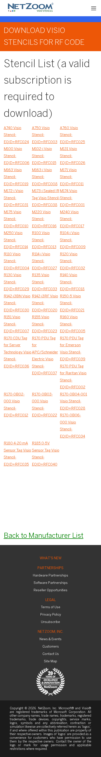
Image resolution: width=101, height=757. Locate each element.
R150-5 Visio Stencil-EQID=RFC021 (72, 303)
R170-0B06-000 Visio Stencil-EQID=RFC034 (72, 426)
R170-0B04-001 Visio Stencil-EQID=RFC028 (73, 401)
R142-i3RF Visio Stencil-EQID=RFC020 (45, 303)
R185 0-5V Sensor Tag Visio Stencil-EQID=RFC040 (45, 454)
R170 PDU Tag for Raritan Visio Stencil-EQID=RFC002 (73, 377)
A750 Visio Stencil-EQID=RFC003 (44, 135)
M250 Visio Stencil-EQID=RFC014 (16, 240)
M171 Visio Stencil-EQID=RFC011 (72, 177)
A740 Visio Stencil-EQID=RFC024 (16, 135)
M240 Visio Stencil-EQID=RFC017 (72, 219)
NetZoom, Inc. (50, 632)
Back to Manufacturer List (43, 536)
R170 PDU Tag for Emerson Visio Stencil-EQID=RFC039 (72, 349)
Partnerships (50, 568)
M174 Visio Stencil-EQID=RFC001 (72, 198)
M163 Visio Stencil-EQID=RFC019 (16, 177)
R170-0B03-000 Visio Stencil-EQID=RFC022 (44, 405)
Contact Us (50, 654)
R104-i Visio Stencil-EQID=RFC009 (73, 240)
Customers (50, 646)
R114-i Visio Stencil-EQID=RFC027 (44, 261)
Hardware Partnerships (50, 575)
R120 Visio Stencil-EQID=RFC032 (72, 261)
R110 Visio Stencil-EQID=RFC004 (16, 261)
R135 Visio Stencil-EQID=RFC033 (44, 282)
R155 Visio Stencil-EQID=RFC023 (44, 324)
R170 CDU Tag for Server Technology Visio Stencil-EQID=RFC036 (17, 352)
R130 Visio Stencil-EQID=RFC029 (16, 282)
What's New (51, 558)
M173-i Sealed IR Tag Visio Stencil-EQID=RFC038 (46, 198)
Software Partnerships (51, 583)
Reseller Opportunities (50, 590)
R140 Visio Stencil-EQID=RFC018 (72, 282)
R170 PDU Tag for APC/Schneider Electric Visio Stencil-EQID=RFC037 (45, 356)
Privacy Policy (50, 614)
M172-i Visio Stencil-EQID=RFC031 (16, 198)
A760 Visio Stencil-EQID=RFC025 (72, 135)
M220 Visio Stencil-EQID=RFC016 (44, 219)
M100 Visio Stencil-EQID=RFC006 (16, 156)
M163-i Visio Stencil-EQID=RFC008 (45, 177)
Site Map (50, 661)
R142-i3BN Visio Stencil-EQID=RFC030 (17, 303)
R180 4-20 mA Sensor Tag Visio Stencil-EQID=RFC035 (17, 454)
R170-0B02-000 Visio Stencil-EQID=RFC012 (16, 405)
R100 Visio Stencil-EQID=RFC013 (44, 240)
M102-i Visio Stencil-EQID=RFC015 (44, 156)
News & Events (50, 639)
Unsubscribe (50, 622)
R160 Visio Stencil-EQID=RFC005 (72, 324)
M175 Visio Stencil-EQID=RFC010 (16, 219)
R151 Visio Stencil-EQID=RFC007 (16, 324)
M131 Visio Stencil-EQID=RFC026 (72, 156)
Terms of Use (50, 607)
